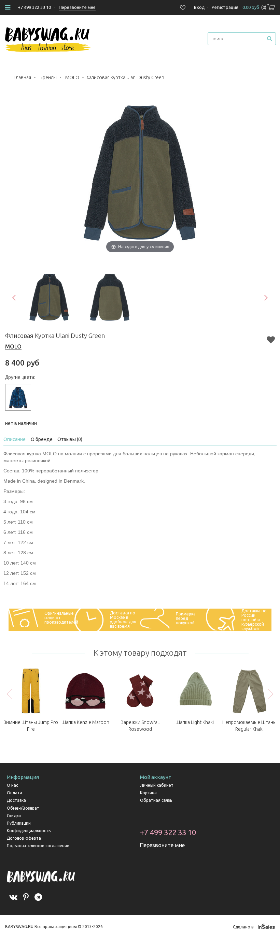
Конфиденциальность (29, 830)
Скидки (14, 815)
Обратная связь (156, 800)
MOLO (72, 77)
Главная (22, 77)
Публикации (19, 823)
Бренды (48, 77)
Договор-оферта (24, 838)
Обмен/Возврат (23, 808)
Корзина (148, 793)
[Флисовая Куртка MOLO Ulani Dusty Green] (49, 297)
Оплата (14, 793)
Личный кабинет (156, 785)
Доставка (16, 800)
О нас (12, 785)
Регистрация (225, 7)
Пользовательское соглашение (38, 845)
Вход (199, 7)
